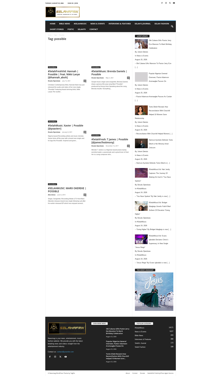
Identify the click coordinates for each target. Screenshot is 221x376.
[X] (170, 3)
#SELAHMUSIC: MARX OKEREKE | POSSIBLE (67, 190)
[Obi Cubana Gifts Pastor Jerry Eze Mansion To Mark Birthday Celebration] (97, 332)
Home (52, 23)
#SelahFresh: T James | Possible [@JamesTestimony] (109, 141)
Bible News (64, 23)
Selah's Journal (140, 343)
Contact (94, 29)
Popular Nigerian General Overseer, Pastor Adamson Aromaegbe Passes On (116, 343)
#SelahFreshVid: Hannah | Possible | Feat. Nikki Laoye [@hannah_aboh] (64, 74)
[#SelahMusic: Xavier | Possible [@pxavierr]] (67, 110)
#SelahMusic (80, 23)
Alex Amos (51, 195)
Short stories (57, 29)
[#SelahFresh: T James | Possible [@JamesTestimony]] (110, 117)
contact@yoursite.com (65, 352)
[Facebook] (162, 3)
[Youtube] (173, 3)
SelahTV (82, 29)
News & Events (97, 23)
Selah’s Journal (143, 23)
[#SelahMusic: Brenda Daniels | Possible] (110, 55)
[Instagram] (166, 3)
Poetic (71, 29)
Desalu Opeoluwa (54, 81)
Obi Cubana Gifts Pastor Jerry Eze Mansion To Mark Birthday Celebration (117, 331)
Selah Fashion (161, 23)
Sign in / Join (73, 3)
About (128, 373)
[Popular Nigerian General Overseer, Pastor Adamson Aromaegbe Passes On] (97, 345)
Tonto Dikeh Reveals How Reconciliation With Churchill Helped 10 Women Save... (117, 356)
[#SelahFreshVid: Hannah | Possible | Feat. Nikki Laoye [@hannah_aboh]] (67, 55)
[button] (172, 26)
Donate (142, 373)
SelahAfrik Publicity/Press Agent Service (160, 373)
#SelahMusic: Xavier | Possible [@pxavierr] (65, 127)
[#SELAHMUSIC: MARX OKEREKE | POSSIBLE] (67, 172)
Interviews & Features (120, 23)
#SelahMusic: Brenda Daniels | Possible (109, 73)
